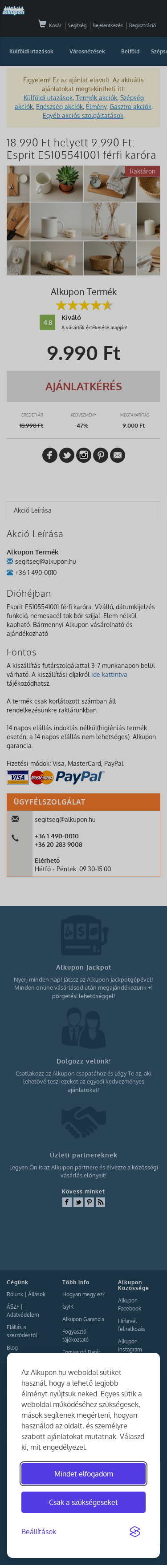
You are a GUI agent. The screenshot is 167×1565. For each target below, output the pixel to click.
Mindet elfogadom (83, 1473)
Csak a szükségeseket (83, 1502)
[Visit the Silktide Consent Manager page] (135, 1532)
